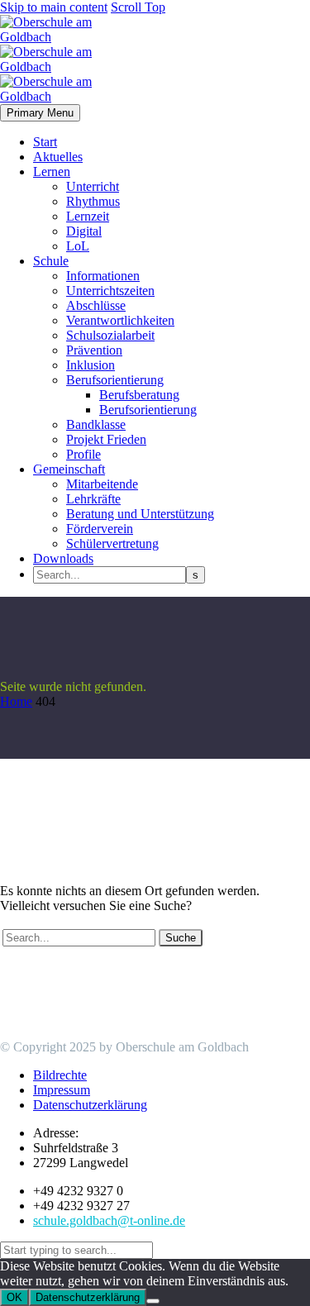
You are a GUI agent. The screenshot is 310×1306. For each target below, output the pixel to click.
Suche (180, 938)
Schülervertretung (112, 543)
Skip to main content (53, 7)
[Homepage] (68, 66)
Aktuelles (58, 157)
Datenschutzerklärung (88, 1297)
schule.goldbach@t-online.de (109, 1220)
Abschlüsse (96, 305)
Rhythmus (93, 201)
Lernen (51, 171)
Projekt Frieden (106, 439)
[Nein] (153, 1301)
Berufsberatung (139, 395)
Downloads (63, 558)
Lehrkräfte (93, 499)
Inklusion (90, 365)
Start (45, 142)
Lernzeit (87, 216)
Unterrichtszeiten (110, 291)
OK (14, 1297)
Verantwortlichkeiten (120, 320)
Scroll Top (138, 7)
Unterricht (92, 186)
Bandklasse (96, 424)
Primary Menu (40, 113)
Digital (84, 231)
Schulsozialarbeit (110, 335)
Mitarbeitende (102, 484)
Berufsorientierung (115, 380)
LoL (77, 246)
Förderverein (99, 529)
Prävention (94, 350)
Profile (83, 454)
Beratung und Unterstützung (140, 514)
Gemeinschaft (69, 469)
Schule (51, 261)
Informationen (103, 276)
